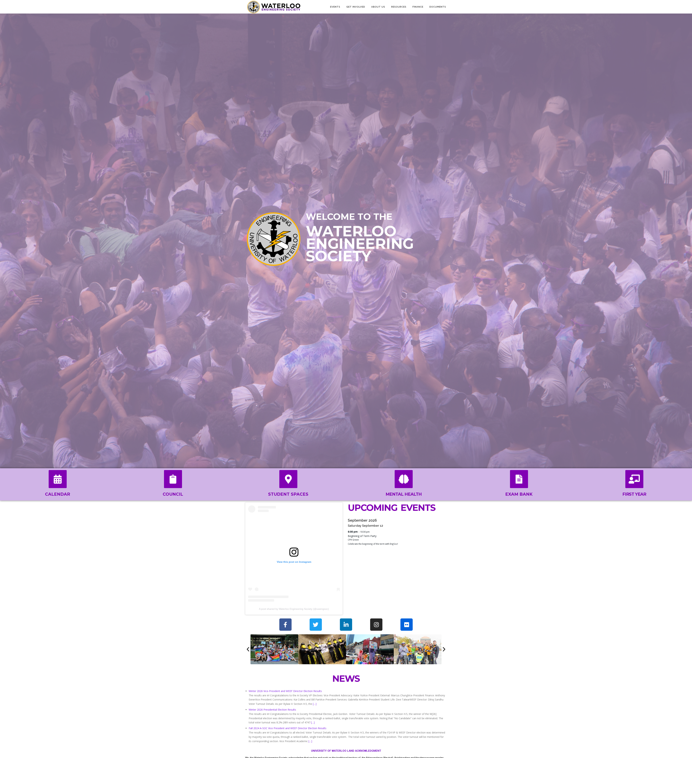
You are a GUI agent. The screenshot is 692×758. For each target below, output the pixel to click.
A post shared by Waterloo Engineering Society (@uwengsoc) (294, 608)
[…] (314, 704)
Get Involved (355, 6)
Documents (437, 6)
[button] (248, 649)
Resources (398, 6)
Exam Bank (519, 494)
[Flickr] (406, 624)
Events (335, 6)
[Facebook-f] (285, 624)
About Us (378, 6)
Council (173, 494)
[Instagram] (376, 624)
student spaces (288, 494)
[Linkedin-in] (346, 624)
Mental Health (404, 494)
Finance (417, 6)
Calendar (57, 494)
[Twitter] (316, 624)
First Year (634, 494)
